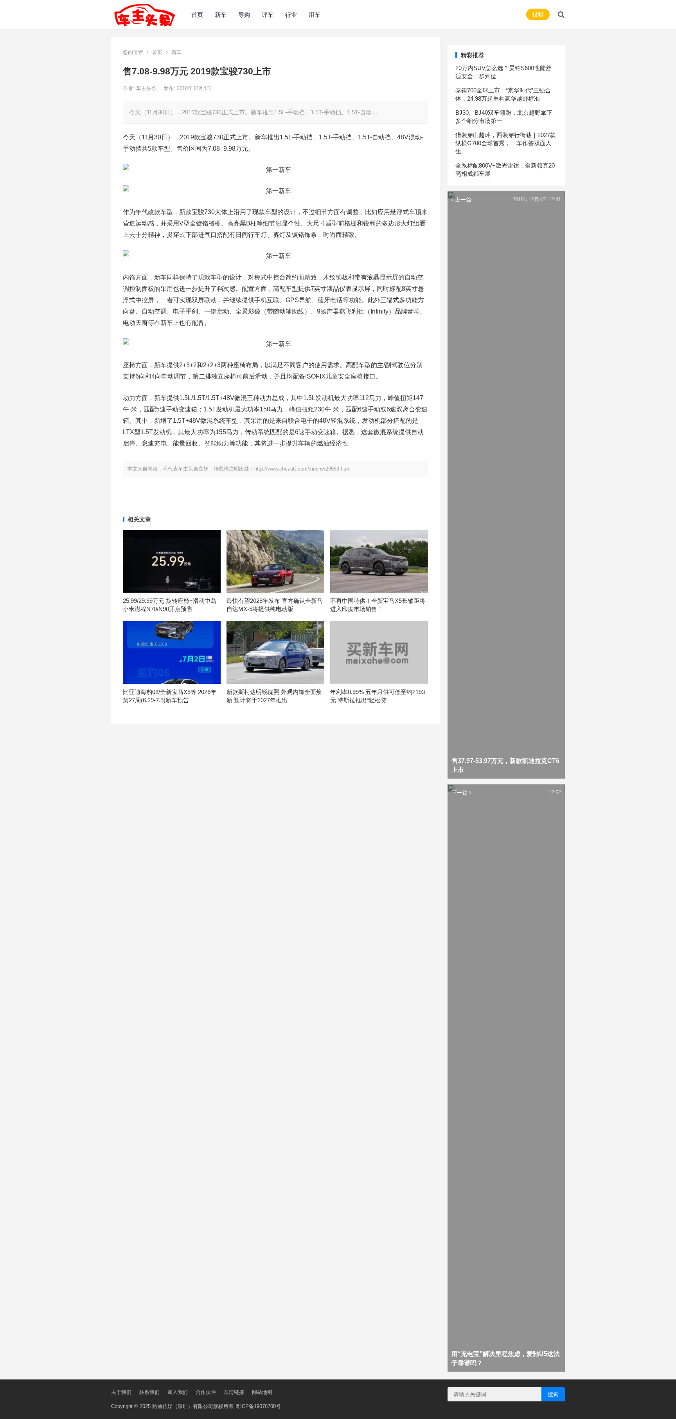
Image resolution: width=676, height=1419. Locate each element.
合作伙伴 (206, 1392)
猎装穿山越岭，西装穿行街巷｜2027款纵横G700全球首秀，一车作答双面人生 (505, 143)
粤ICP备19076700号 (258, 1406)
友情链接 (234, 1392)
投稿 (538, 14)
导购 (244, 14)
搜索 (553, 1394)
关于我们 (121, 1392)
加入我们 (177, 1392)
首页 (197, 14)
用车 (314, 14)
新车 (221, 14)
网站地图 (262, 1392)
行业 (291, 14)
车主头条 (147, 88)
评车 (267, 14)
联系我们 (149, 1392)
